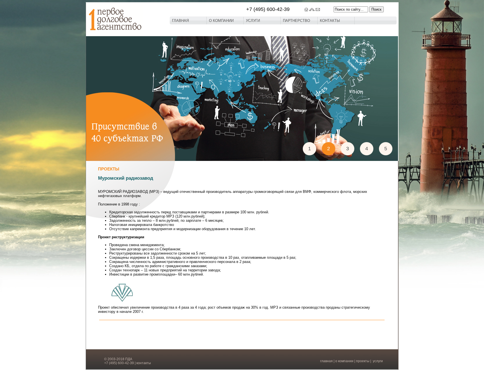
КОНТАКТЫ (330, 21)
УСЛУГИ (253, 21)
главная (326, 361)
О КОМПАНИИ (221, 21)
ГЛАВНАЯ (180, 21)
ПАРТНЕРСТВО (296, 21)
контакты (143, 363)
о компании (344, 361)
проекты (362, 361)
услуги (378, 361)
